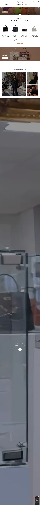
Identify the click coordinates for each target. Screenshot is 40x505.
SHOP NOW (5, 58)
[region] (20, 7)
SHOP (5, 4)
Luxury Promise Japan (17, 4)
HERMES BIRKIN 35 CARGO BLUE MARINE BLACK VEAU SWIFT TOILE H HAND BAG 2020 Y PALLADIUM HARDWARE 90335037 (15, 37)
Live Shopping (24, 4)
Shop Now (4, 11)
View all (20, 43)
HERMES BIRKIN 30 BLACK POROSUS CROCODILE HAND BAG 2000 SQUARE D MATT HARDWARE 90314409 (5, 37)
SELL (12, 4)
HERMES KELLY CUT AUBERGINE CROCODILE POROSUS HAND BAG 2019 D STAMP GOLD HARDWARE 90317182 (25, 37)
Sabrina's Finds (20, 5)
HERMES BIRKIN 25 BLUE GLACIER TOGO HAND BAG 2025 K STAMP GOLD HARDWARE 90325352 (34, 36)
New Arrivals (8, 4)
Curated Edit (15, 20)
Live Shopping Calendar (32, 4)
